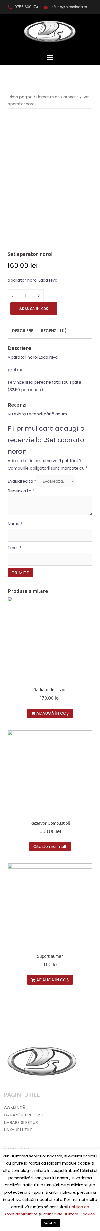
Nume (15, 524)
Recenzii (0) (54, 331)
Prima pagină (20, 96)
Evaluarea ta (22, 481)
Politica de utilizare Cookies (69, 1214)
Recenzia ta (21, 491)
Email (15, 548)
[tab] (22, 330)
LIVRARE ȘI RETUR (21, 1122)
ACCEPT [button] (50, 1222)
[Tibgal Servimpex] (50, 34)
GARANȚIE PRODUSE (24, 1115)
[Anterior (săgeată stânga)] (9, 615)
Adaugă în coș (33, 308)
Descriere (22, 331)
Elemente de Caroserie (57, 96)
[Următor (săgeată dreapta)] (91, 615)
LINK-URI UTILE (18, 1130)
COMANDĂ (14, 1108)
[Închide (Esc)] (94, 5)
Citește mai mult (50, 846)
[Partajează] (83, 5)
